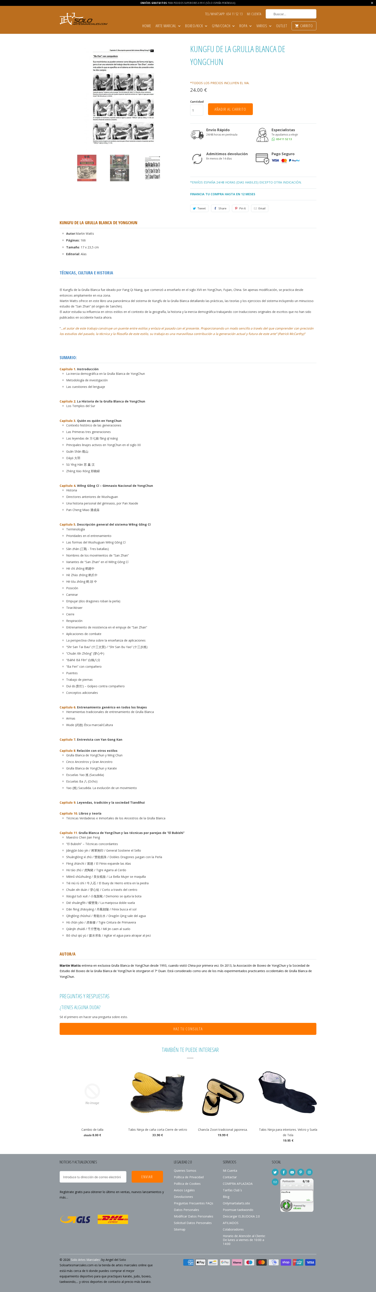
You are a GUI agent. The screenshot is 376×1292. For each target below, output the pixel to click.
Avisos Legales (184, 1190)
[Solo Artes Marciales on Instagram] (309, 1172)
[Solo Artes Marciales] (83, 18)
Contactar (230, 1177)
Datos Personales (186, 1210)
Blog (226, 1197)
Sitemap (179, 1229)
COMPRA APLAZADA (238, 1184)
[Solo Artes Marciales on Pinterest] (300, 1172)
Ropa (243, 26)
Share (222, 208)
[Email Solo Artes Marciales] (275, 1181)
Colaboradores (233, 1229)
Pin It (242, 208)
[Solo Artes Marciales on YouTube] (292, 1172)
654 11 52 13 (283, 139)
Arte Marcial (166, 26)
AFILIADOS (230, 1223)
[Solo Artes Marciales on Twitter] (275, 1172)
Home (146, 26)
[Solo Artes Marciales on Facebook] (283, 1172)
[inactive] (297, 1211)
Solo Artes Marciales (85, 1260)
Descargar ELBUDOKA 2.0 (241, 1216)
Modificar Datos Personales (193, 1216)
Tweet (202, 208)
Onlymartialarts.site (236, 1203)
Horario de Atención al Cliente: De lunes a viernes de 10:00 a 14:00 (244, 1240)
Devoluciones (183, 1197)
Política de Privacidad (189, 1177)
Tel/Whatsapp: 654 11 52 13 (224, 14)
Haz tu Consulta (188, 1028)
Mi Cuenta (254, 14)
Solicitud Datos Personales (193, 1223)
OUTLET (281, 26)
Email (261, 208)
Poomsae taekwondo (238, 1210)
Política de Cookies (187, 1184)
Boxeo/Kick (194, 26)
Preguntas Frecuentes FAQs (193, 1203)
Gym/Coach (221, 26)
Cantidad (197, 102)
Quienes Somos (185, 1170)
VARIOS (262, 26)
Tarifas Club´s (232, 1190)
